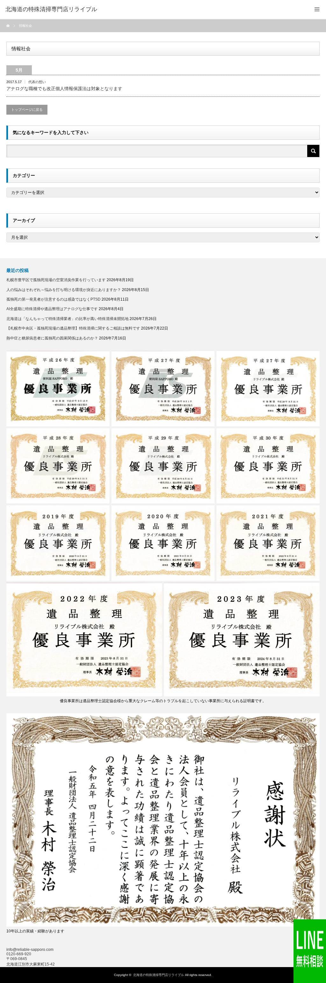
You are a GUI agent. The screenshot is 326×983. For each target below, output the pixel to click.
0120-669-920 (18, 954)
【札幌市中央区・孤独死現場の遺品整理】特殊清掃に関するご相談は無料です (73, 328)
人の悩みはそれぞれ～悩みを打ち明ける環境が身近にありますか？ (63, 290)
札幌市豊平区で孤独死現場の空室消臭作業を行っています (56, 280)
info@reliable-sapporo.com (29, 949)
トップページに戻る (27, 109)
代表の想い (37, 82)
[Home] (8, 25)
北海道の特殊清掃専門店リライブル (158, 975)
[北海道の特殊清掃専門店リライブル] (51, 9)
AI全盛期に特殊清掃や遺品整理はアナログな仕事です (52, 309)
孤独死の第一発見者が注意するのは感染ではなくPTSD (53, 299)
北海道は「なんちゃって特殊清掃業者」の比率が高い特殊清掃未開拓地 (67, 319)
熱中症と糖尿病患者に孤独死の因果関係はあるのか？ (52, 338)
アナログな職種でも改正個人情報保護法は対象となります (64, 88)
